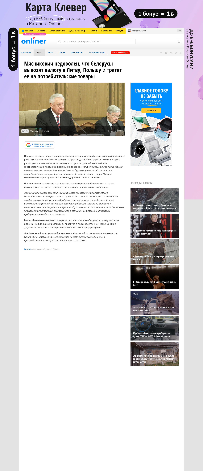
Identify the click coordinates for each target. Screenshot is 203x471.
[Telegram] (161, 52)
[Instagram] (166, 52)
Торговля (48, 249)
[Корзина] (179, 41)
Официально (38, 249)
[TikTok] (176, 52)
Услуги (56, 249)
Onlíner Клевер (139, 30)
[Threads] (180, 52)
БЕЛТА (119, 131)
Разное (27, 249)
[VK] (171, 52)
